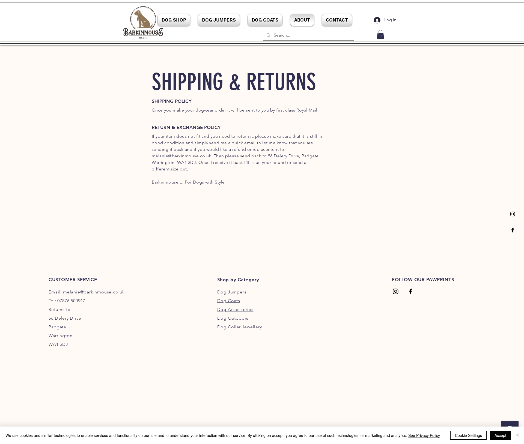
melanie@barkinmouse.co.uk (181, 155)
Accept (500, 435)
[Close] (517, 435)
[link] (380, 34)
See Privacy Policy (424, 435)
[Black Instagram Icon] (513, 214)
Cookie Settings (468, 435)
